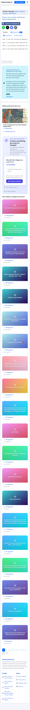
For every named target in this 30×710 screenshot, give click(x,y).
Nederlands (12, 13)
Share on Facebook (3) (12, 24)
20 (7, 653)
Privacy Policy (18, 35)
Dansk (17, 11)
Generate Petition (15, 181)
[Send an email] (11, 27)
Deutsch (22, 11)
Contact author (8, 62)
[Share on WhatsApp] (3, 27)
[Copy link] (15, 27)
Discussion (8, 35)
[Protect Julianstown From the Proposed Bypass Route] (15, 121)
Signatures (17, 32)
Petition (5, 32)
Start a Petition (20, 2)
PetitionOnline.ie (6, 2)
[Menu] (27, 2)
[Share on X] (7, 27)
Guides (4, 673)
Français (5, 13)
